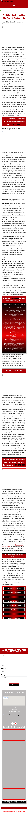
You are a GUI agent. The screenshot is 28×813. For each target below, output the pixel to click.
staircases (4, 225)
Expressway (15, 298)
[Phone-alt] (12, 723)
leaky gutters (5, 565)
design (15, 332)
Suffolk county (5, 568)
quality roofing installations (8, 572)
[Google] (15, 723)
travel (14, 579)
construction (5, 579)
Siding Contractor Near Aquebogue (14, 601)
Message (3, 675)
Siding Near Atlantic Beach (14, 609)
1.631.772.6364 (15, 124)
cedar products (8, 566)
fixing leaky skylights (18, 563)
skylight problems (21, 570)
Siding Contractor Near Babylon (14, 614)
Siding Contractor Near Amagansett (14, 592)
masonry (10, 579)
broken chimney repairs (16, 561)
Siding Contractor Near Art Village (14, 605)
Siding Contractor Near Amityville (14, 596)
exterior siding (18, 565)
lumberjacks (5, 581)
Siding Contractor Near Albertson (14, 588)
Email (2, 662)
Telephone (3, 668)
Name (2, 655)
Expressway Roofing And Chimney (10, 559)
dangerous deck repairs (7, 563)
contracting (18, 579)
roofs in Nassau (17, 566)
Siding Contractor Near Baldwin (14, 618)
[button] (14, 5)
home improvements (13, 581)
